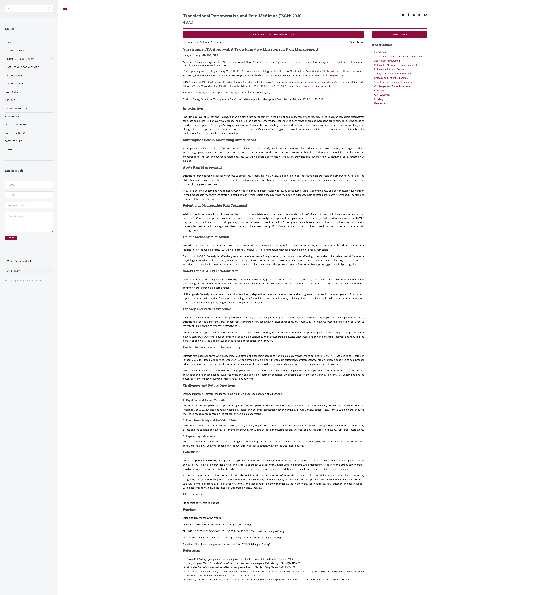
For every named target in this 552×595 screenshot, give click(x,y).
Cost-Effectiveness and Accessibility (394, 82)
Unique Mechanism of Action (389, 69)
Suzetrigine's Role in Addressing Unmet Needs (399, 56)
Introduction (380, 52)
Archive (10, 100)
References (380, 103)
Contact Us (12, 149)
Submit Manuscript (17, 108)
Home (8, 42)
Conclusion (380, 90)
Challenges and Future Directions (392, 86)
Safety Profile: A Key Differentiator (392, 73)
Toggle (65, 8)
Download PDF (400, 34)
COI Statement (382, 94)
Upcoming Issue (15, 75)
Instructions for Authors (22, 67)
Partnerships (13, 141)
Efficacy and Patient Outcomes (391, 77)
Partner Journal (16, 133)
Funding (378, 99)
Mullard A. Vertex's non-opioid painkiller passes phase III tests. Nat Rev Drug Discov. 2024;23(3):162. (241, 567)
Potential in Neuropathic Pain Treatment (395, 65)
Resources (12, 116)
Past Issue (11, 92)
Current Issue (14, 83)
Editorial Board (15, 51)
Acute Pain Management (387, 60)
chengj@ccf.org (335, 75)
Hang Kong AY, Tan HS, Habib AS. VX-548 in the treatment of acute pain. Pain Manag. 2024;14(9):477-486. (244, 563)
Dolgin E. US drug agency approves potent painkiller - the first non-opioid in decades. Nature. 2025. (240, 559)
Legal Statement (15, 125)
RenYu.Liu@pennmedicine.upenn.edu (313, 86)
